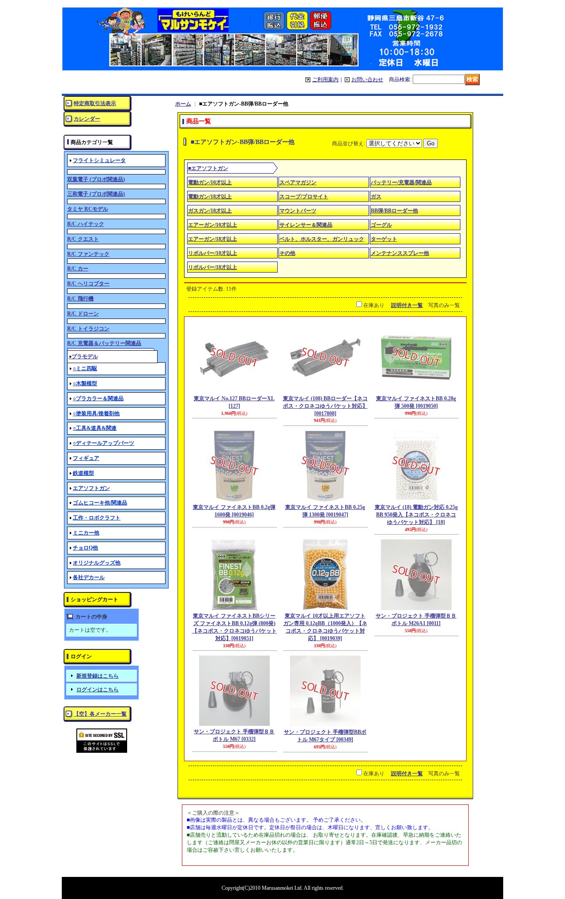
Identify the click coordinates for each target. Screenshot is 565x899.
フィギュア (86, 458)
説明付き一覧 (407, 305)
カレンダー (87, 119)
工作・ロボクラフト (97, 518)
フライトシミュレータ (99, 160)
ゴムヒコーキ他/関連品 (100, 503)
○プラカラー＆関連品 (98, 398)
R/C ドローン (83, 314)
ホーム (183, 104)
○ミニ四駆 (85, 368)
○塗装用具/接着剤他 (96, 413)
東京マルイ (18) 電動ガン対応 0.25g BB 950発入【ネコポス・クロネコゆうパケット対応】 (416, 514)
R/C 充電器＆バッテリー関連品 (104, 343)
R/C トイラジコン (88, 329)
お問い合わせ (367, 79)
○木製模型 (85, 383)
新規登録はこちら (97, 676)
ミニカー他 (86, 533)
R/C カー (77, 269)
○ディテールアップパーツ (103, 443)
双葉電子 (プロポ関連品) (96, 179)
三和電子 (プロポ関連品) (96, 194)
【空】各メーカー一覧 (100, 714)
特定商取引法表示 (95, 103)
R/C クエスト (83, 239)
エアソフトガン (91, 488)
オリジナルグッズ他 (97, 563)
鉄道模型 (83, 473)
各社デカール (89, 577)
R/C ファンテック (88, 254)
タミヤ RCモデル (87, 209)
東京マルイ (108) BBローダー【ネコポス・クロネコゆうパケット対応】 (325, 406)
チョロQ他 (85, 548)
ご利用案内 (325, 79)
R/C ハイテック (85, 224)
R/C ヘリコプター (88, 284)
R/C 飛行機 (80, 299)
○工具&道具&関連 (95, 428)
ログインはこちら (97, 690)
